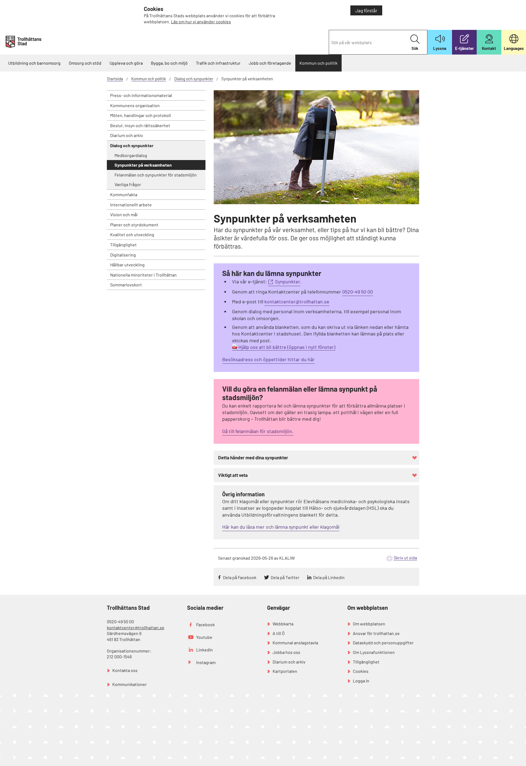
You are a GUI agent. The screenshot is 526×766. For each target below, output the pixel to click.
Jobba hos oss (286, 652)
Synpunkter (287, 281)
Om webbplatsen (369, 623)
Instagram (206, 662)
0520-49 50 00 (357, 292)
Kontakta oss (125, 670)
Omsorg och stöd (85, 63)
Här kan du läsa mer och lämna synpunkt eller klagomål (280, 527)
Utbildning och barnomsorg (34, 63)
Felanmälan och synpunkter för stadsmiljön (156, 174)
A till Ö (279, 633)
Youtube (204, 637)
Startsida (115, 78)
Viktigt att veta (233, 475)
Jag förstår (366, 10)
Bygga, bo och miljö (169, 63)
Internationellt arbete (131, 204)
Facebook (205, 624)
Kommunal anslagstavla (295, 642)
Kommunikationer (129, 684)
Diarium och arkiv (126, 135)
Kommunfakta (123, 194)
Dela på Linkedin (329, 577)
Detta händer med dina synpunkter (253, 457)
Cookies (360, 671)
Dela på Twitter (285, 577)
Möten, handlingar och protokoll (140, 115)
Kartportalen (285, 671)
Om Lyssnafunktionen (374, 652)
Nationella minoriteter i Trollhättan (143, 274)
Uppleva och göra (126, 63)
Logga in (361, 680)
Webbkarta (283, 623)
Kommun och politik (318, 63)
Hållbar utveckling (127, 264)
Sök (414, 48)
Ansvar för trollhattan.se (376, 633)
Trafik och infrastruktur (218, 63)
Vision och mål (124, 214)
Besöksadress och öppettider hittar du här (268, 359)
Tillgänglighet (123, 244)
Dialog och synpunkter (193, 78)
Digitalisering (123, 254)
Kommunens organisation (135, 105)
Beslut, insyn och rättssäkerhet (140, 125)
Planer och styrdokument (134, 224)
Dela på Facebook (239, 577)
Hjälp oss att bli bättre (262, 347)
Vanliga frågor (128, 184)
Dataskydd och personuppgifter (383, 642)
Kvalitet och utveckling (132, 234)
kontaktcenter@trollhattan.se (296, 301)
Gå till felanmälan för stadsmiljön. (257, 431)
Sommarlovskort (126, 284)
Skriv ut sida (405, 557)
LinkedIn (204, 649)
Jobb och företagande (270, 63)
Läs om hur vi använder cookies (201, 21)
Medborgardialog (131, 155)
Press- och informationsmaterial (141, 95)
